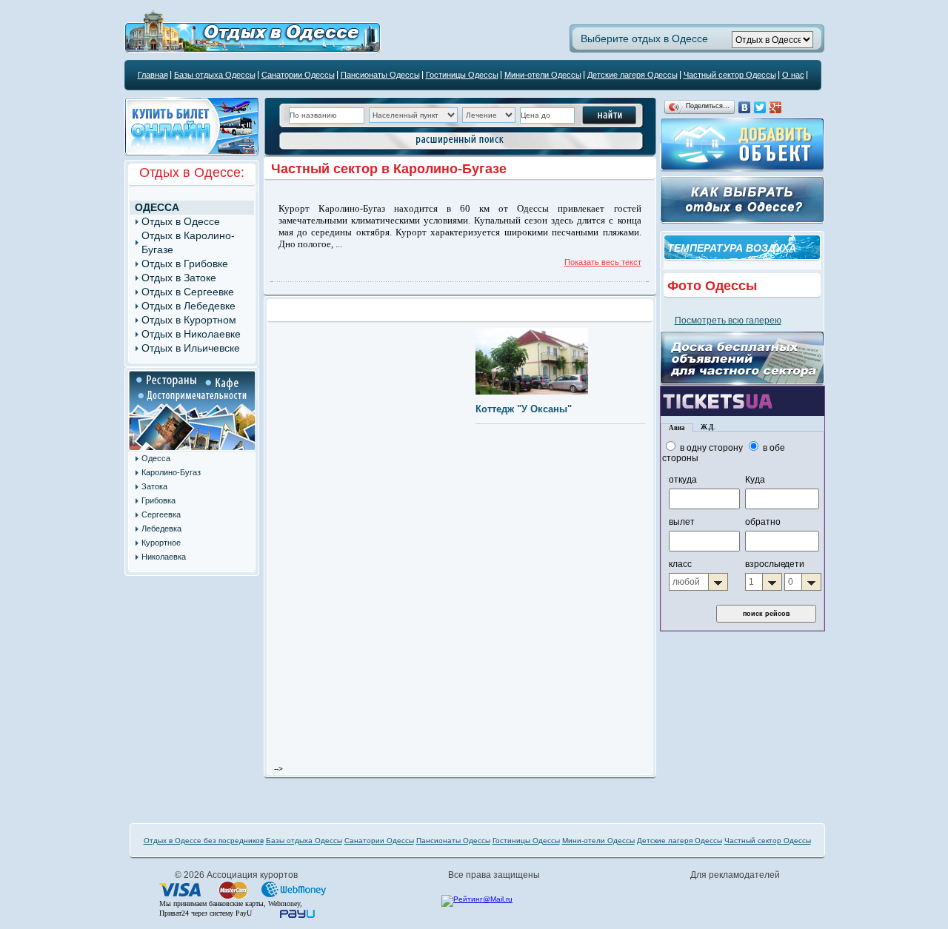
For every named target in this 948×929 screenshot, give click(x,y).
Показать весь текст (602, 262)
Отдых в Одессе (180, 221)
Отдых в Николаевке (191, 334)
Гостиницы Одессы (462, 74)
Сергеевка (161, 514)
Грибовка (158, 500)
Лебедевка (161, 528)
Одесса (157, 207)
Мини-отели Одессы (542, 74)
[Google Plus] (776, 107)
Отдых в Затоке (178, 278)
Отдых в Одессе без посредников (204, 840)
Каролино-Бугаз (171, 472)
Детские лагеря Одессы (632, 74)
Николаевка (163, 556)
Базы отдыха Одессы (215, 74)
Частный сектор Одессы (730, 74)
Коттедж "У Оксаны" (523, 409)
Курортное (161, 542)
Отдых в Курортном (188, 320)
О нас (793, 74)
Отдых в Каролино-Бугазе (188, 242)
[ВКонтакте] (744, 107)
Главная (153, 74)
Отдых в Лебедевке (188, 306)
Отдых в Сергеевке (187, 292)
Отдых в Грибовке (184, 263)
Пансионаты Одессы (380, 74)
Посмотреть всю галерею (728, 320)
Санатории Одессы (298, 74)
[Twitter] (760, 107)
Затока (154, 486)
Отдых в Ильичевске (190, 348)
